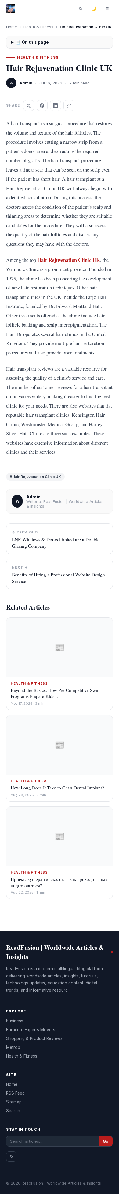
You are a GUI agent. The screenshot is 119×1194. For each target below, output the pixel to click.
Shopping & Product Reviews (34, 1038)
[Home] (10, 8)
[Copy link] (68, 105)
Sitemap (14, 1102)
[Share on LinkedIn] (55, 105)
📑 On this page (32, 42)
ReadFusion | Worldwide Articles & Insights (55, 952)
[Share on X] (28, 105)
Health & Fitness (38, 27)
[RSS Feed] (80, 8)
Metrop (13, 1047)
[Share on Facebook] (42, 105)
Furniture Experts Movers (30, 1029)
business (14, 1020)
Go (105, 1141)
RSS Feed (15, 1093)
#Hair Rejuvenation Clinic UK (35, 476)
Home (11, 27)
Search (13, 1110)
